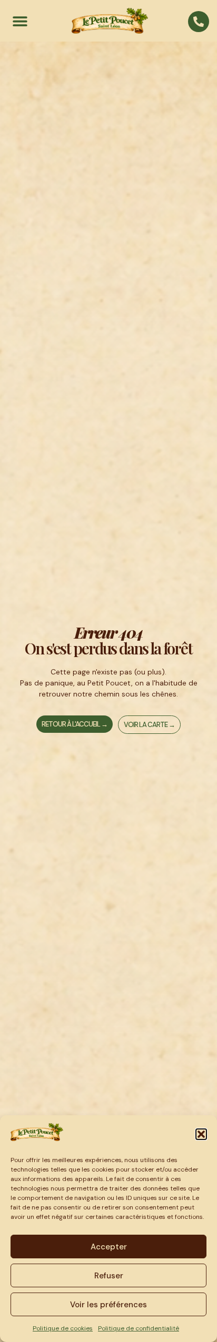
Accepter (109, 1247)
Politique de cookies (63, 1328)
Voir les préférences (108, 1304)
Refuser (108, 1275)
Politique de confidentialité (138, 1328)
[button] (201, 1134)
